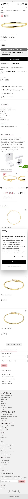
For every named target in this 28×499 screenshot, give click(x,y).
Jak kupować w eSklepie (7, 376)
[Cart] (23, 4)
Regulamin (3, 403)
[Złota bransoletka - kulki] (10, 179)
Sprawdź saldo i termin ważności (8, 416)
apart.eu (2, 468)
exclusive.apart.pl (4, 462)
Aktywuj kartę (3, 418)
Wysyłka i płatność (5, 397)
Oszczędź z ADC (14, 49)
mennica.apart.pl (4, 460)
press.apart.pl (3, 464)
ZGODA (14, 261)
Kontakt (2, 409)
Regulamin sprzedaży (6, 383)
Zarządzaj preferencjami (14, 266)
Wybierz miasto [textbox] (6, 356)
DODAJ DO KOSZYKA (14, 59)
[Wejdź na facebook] (9, 491)
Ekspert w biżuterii (5, 374)
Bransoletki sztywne (17, 10)
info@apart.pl (3, 488)
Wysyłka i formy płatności (7, 379)
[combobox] (14, 356)
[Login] (18, 4)
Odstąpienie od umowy (6, 407)
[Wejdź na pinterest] (19, 491)
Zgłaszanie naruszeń (5, 454)
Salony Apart (3, 437)
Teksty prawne (4, 452)
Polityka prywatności (5, 449)
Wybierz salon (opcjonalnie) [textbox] (9, 360)
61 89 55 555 (16, 63)
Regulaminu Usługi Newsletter (20, 477)
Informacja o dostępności (6, 451)
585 (7, 80)
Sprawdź (4, 365)
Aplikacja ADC (3, 428)
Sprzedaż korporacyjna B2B (7, 445)
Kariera (2, 443)
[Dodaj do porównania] (1, 96)
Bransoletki (8, 10)
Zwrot (1, 401)
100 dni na (7, 71)
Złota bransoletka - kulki (8, 187)
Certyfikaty (3, 405)
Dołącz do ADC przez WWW (7, 426)
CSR (1, 441)
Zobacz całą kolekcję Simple (14, 344)
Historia (2, 439)
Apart (5, 112)
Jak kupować (3, 399)
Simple (6, 114)
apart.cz (2, 466)
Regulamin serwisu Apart (6, 447)
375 (2, 80)
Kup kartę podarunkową (6, 414)
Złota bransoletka (22, 187)
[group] (10, 188)
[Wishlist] (21, 4)
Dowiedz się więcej (6, 54)
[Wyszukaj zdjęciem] (5, 15)
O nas (1, 435)
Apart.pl (2, 10)
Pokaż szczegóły (18, 256)
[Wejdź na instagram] (12, 491)
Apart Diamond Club (6, 381)
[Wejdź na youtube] (15, 491)
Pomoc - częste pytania (6, 395)
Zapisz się (21, 481)
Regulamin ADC (4, 429)
